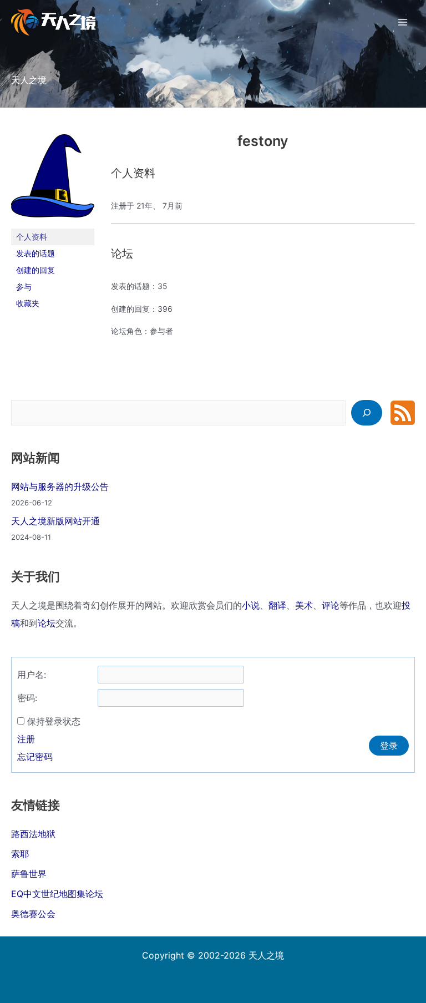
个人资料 (31, 236)
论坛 (46, 623)
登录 (389, 745)
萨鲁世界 (29, 873)
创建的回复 (35, 270)
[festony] (52, 180)
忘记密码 (35, 756)
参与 (24, 286)
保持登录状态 (53, 721)
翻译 (277, 605)
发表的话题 (35, 253)
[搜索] (366, 412)
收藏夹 (27, 303)
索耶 (20, 853)
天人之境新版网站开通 (55, 520)
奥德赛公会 (33, 913)
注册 (26, 738)
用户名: (31, 674)
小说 (251, 605)
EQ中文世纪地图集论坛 (57, 893)
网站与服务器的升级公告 (60, 486)
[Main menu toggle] (402, 22)
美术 (304, 605)
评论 (330, 605)
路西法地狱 (33, 833)
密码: (27, 697)
